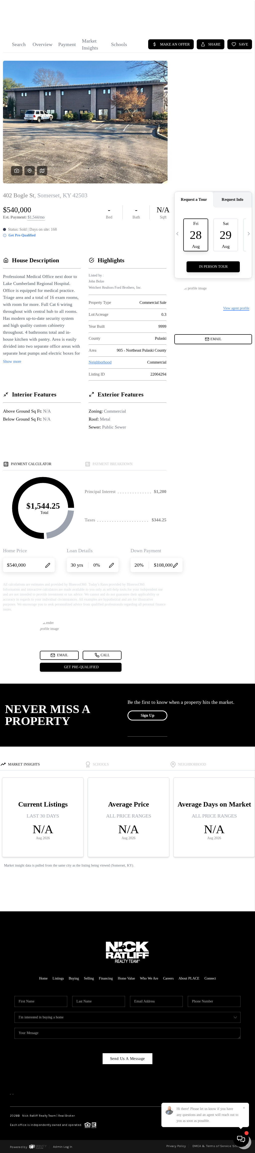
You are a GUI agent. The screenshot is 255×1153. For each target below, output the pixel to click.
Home (43, 978)
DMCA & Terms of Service (211, 1146)
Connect (210, 978)
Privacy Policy (176, 1146)
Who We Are (149, 978)
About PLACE (189, 978)
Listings (58, 978)
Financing (106, 978)
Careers (168, 978)
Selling (89, 978)
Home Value (126, 978)
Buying (74, 978)
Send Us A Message (127, 1058)
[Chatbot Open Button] (241, 1139)
